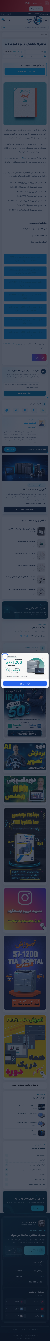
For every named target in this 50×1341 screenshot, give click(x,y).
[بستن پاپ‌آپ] (5, 656)
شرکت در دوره (25, 683)
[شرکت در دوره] (25, 666)
